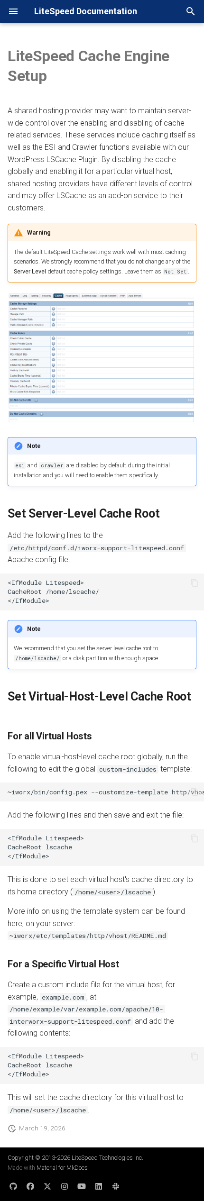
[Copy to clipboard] (194, 583)
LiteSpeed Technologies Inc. (107, 1157)
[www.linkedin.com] (98, 1185)
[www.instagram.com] (64, 1185)
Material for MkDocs (62, 1167)
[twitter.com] (47, 1185)
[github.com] (13, 1185)
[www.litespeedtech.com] (115, 1185)
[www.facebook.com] (30, 1185)
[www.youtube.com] (81, 1185)
